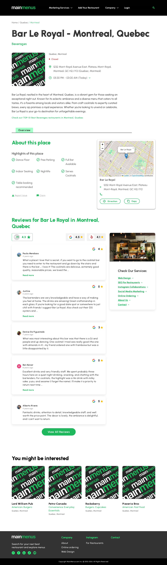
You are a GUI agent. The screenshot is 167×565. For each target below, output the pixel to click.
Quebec (24, 22)
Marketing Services (59, 7)
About (64, 543)
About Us (123, 300)
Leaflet (126, 175)
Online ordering (70, 547)
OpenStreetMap (138, 175)
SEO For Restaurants (129, 282)
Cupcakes (100, 507)
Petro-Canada (58, 503)
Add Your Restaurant (88, 7)
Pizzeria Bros (130, 503)
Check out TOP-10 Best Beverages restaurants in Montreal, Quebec (47, 117)
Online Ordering (127, 295)
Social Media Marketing (131, 291)
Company (110, 7)
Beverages (19, 44)
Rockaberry (92, 503)
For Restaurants (94, 543)
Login (127, 7)
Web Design (124, 278)
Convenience (56, 507)
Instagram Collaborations (132, 287)
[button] (126, 156)
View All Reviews (59, 431)
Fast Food (139, 507)
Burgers (27, 507)
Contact (122, 304)
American (17, 507)
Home (15, 22)
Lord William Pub (22, 503)
